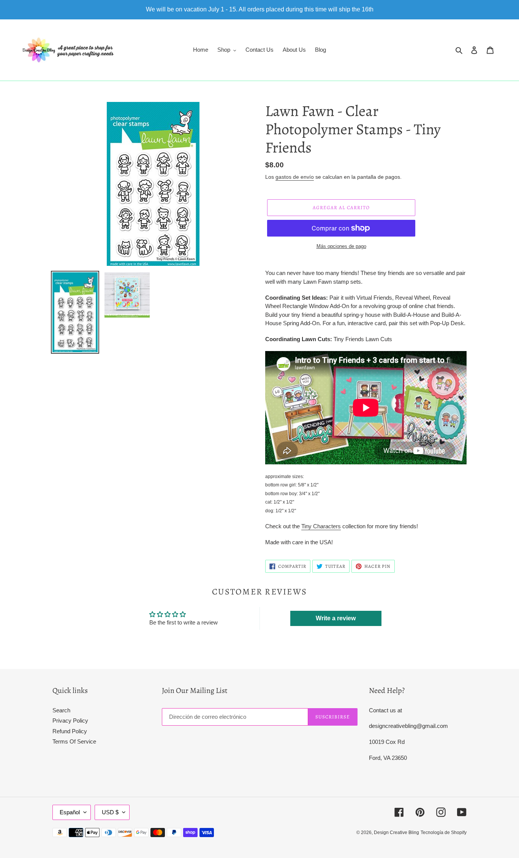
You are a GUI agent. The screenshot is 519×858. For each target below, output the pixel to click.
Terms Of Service (74, 741)
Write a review (336, 618)
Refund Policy (69, 731)
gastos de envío (294, 177)
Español (70, 812)
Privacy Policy (70, 720)
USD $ (110, 812)
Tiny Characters (321, 526)
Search (61, 710)
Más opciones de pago (341, 246)
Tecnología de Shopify (444, 832)
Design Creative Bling (396, 832)
